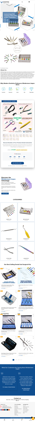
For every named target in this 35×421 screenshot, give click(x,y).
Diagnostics (16, 405)
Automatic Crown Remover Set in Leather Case (26, 353)
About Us (24, 405)
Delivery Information (26, 406)
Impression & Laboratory (18, 408)
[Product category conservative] (26, 231)
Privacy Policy (25, 407)
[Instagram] (4, 409)
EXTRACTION (25, 309)
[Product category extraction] (9, 251)
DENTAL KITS (8, 287)
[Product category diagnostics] (26, 251)
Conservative (16, 407)
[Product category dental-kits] (9, 212)
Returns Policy (25, 408)
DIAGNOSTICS (8, 310)
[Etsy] (9, 409)
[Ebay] (7, 409)
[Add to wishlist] (16, 270)
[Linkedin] (6, 409)
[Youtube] (2, 409)
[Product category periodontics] (9, 231)
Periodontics (16, 406)
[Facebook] (1, 409)
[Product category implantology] (26, 212)
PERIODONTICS (25, 287)
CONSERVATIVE (3, 287)
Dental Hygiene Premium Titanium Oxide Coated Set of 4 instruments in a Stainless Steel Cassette (8, 308)
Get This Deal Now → (17, 163)
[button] (1, 17)
